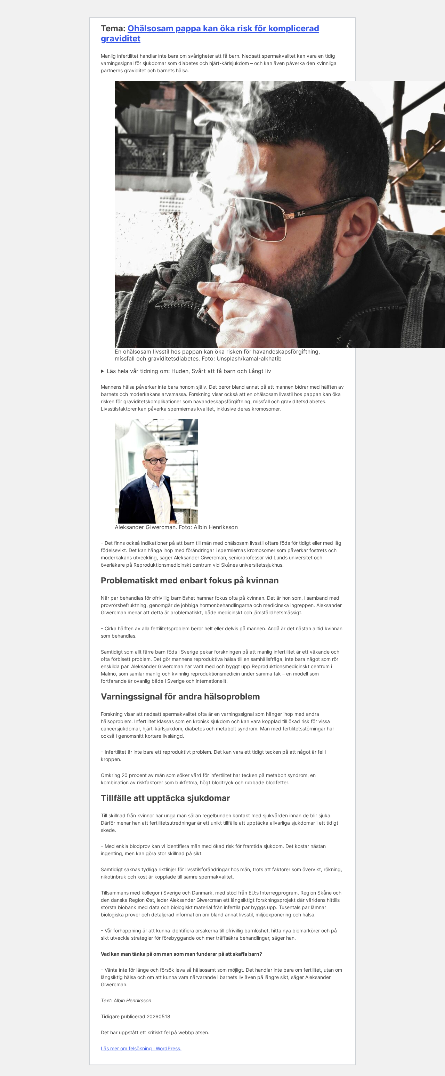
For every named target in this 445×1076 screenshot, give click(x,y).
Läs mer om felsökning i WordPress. (141, 1048)
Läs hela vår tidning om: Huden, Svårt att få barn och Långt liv (189, 370)
